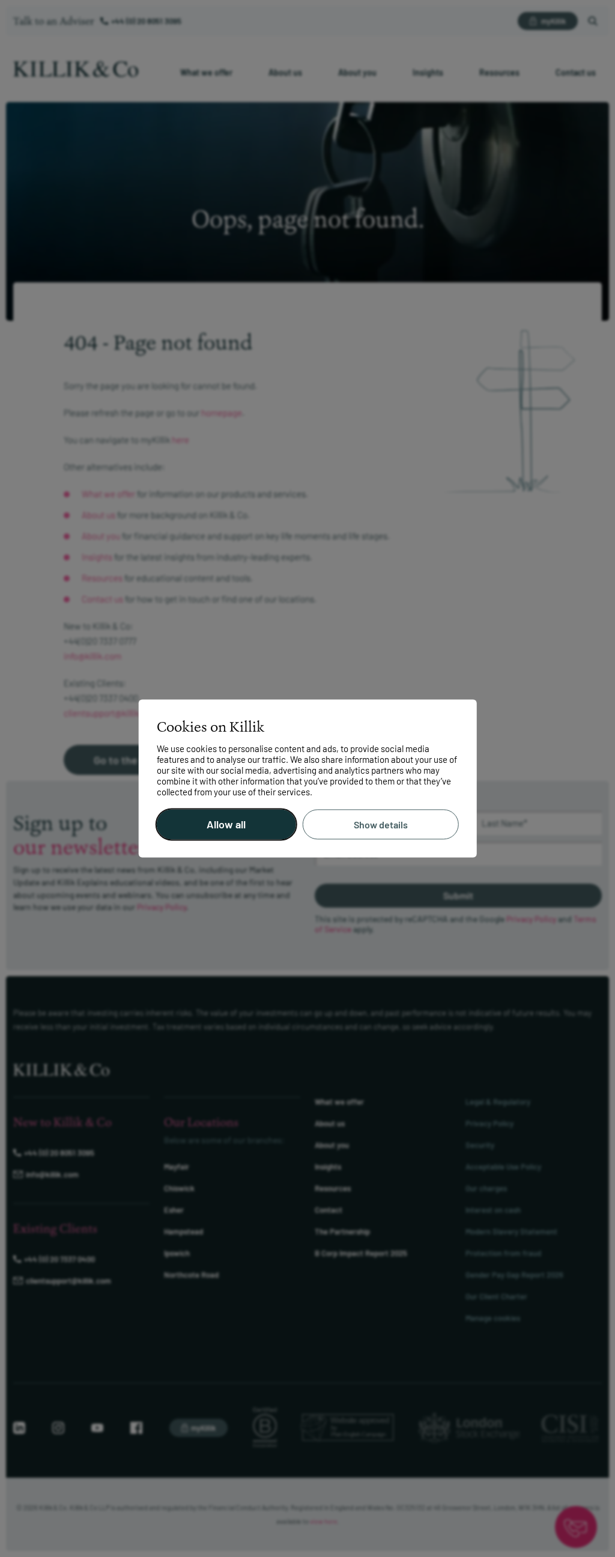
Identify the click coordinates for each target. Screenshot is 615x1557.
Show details (381, 824)
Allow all (226, 824)
